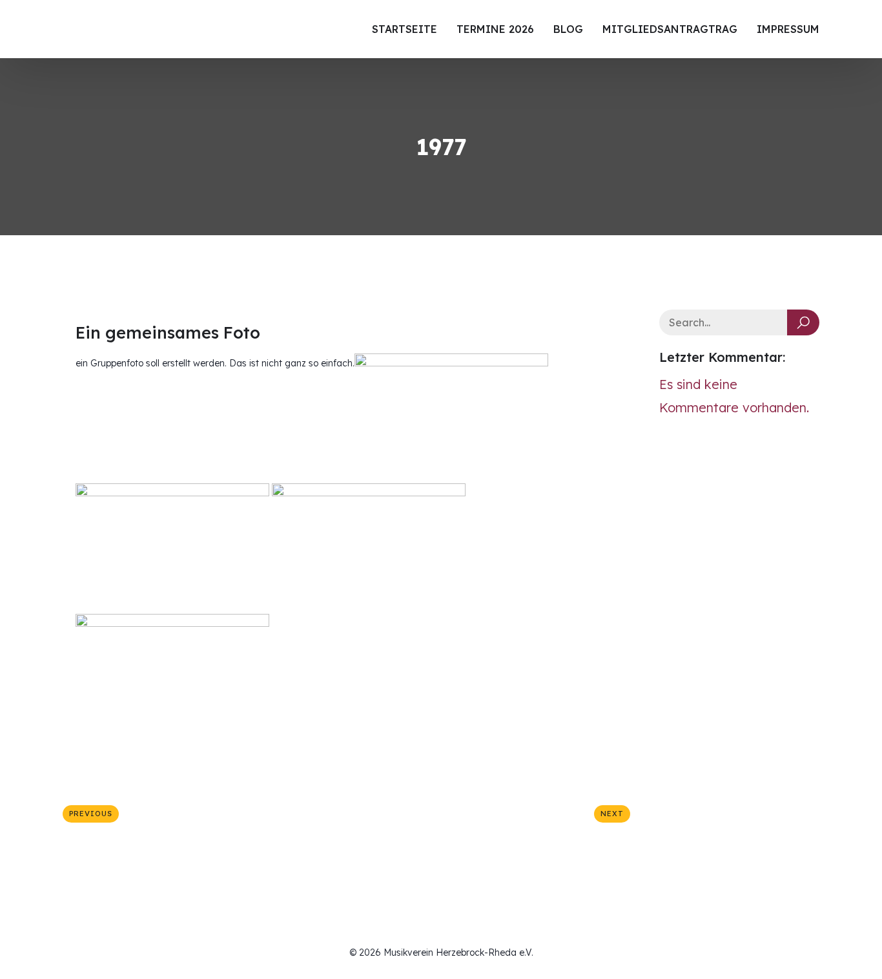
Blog (568, 29)
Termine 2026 (495, 29)
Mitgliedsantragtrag (669, 29)
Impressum (788, 29)
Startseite (404, 29)
